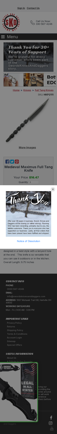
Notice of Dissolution (28, 241)
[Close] (53, 189)
